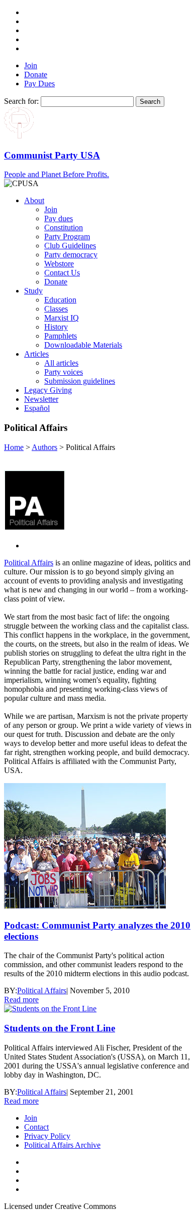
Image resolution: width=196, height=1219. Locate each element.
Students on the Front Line (59, 1028)
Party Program (67, 236)
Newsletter (41, 399)
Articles (36, 354)
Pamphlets (60, 336)
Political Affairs (28, 562)
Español (37, 408)
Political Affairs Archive (62, 1145)
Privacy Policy (47, 1136)
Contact (36, 1127)
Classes (56, 308)
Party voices (63, 372)
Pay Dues (39, 83)
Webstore (59, 263)
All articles (61, 363)
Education (60, 299)
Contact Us (62, 272)
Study (33, 290)
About (34, 200)
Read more (21, 999)
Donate (35, 74)
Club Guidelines (70, 245)
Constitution (63, 227)
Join (30, 65)
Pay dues (58, 218)
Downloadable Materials (83, 345)
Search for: (21, 101)
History (56, 327)
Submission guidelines (79, 381)
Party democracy (70, 254)
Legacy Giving (48, 390)
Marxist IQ (61, 318)
